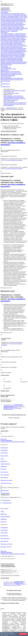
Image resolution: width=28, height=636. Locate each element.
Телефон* (3, 571)
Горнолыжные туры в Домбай (6, 480)
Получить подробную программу (8, 131)
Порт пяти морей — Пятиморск (14, 15)
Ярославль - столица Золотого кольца (10, 62)
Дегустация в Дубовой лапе (8, 28)
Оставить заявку (5, 390)
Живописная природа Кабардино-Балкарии (12, 60)
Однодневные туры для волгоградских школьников (11, 75)
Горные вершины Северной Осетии (10, 50)
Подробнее (6, 635)
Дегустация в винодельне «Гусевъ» (14, 29)
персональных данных (14, 405)
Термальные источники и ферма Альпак (15, 63)
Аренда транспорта (5, 81)
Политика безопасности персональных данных (13, 441)
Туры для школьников (5, 474)
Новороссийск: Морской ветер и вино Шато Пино (13, 48)
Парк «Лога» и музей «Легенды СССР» (13, 14)
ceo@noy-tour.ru (5, 490)
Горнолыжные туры (6, 67)
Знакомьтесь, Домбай (13, 33)
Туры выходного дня (6, 10)
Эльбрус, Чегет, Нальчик (15, 43)
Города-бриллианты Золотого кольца (10, 54)
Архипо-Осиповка (5, 463)
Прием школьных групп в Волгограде (10, 71)
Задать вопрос (4, 431)
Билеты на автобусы (4, 455)
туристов (10, 407)
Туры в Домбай (4, 68)
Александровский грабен (12, 17)
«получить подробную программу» (14, 160)
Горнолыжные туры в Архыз (6, 483)
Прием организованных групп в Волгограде (12, 78)
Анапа (2, 458)
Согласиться (22, 634)
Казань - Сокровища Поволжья (19, 36)
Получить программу (6, 401)
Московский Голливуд (6, 64)
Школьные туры (5, 70)
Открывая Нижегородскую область (13, 54)
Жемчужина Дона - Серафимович (9, 31)
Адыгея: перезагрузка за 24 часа (9, 13)
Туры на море (4, 33)
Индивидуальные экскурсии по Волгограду (12, 79)
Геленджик (3, 469)
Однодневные (4, 12)
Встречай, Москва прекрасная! (12, 35)
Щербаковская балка (18, 14)
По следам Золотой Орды (16, 47)
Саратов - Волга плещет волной (15, 27)
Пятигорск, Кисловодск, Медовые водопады (12, 44)
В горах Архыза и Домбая (12, 45)
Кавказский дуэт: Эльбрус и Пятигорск (13, 50)
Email (2, 572)
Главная (3, 108)
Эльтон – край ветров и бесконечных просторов (12, 23)
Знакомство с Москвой (17, 59)
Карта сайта (4, 439)
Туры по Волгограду (6, 76)
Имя (2, 569)
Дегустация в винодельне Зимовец (12, 20)
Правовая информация (6, 440)
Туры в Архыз (12, 68)
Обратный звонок (5, 9)
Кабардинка (4, 461)
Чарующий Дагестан (6, 37)
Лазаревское (4, 466)
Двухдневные (4, 32)
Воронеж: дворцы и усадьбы (11, 56)
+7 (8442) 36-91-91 (5, 7)
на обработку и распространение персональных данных (13, 409)
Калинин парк (16, 24)
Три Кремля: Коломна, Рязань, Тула (15, 52)
